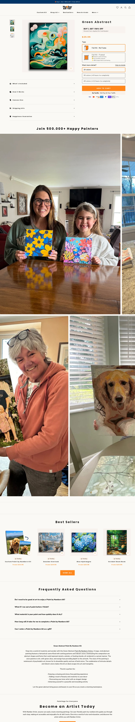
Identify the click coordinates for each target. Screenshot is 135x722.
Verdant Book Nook (117, 562)
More (94, 12)
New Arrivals (82, 12)
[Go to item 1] (12, 22)
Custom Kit (42, 12)
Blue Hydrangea (84, 562)
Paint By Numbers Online (84, 651)
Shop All (54, 12)
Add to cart (104, 88)
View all (67, 573)
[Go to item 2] (12, 29)
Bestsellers (68, 12)
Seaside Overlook (51, 562)
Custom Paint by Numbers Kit (18, 562)
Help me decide (120, 65)
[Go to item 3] (12, 35)
